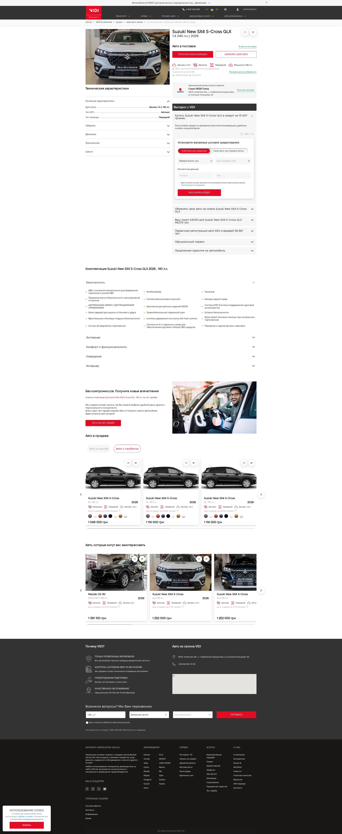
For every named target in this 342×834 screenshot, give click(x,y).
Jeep (146, 763)
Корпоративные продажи (214, 756)
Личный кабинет (93, 806)
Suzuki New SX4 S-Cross (103, 498)
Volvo (146, 788)
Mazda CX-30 (96, 594)
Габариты (91, 125)
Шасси (89, 152)
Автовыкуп (211, 778)
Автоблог (237, 767)
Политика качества (242, 775)
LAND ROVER (164, 763)
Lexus (146, 767)
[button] (88, 57)
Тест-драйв (212, 791)
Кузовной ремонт (188, 763)
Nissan (147, 775)
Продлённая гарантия (217, 786)
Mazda (146, 771)
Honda (147, 759)
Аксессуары (185, 771)
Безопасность (95, 282)
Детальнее (200, 3)
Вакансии (237, 780)
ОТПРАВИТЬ (236, 715)
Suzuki (146, 784)
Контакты (237, 788)
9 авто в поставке (247, 46)
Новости (237, 771)
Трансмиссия (93, 143)
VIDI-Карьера (239, 784)
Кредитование (213, 766)
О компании (239, 755)
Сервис (144, 16)
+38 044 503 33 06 (186, 664)
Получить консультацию (192, 54)
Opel (161, 775)
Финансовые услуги (200, 16)
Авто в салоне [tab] (98, 448)
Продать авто (169, 16)
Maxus (162, 767)
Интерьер (92, 365)
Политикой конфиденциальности (27, 819)
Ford (161, 755)
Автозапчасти (186, 767)
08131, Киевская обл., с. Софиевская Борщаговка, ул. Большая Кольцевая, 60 (213, 657)
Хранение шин (186, 775)
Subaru (162, 780)
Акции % (237, 763)
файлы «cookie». (26, 816)
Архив (88, 818)
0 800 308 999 (115, 730)
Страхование (213, 782)
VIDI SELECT (212, 774)
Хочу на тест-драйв (103, 423)
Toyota (162, 784)
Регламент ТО (186, 755)
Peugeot (147, 780)
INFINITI (162, 759)
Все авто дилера (245, 90)
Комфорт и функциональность (106, 346)
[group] (128, 57)
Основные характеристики (100, 101)
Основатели (239, 759)
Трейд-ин (211, 770)
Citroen (147, 755)
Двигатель (91, 134)
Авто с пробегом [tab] (127, 448)
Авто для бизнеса (233, 16)
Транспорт (121, 16)
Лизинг (210, 762)
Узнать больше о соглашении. (193, 185)
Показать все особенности (242, 72)
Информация (92, 814)
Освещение (94, 356)
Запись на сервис (188, 759)
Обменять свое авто (236, 54)
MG (160, 771)
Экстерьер (93, 337)
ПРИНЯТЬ (26, 825)
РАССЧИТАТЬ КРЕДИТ (199, 192)
